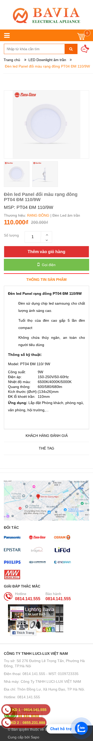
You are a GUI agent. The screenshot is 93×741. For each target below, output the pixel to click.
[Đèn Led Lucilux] (46, 15)
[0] (81, 37)
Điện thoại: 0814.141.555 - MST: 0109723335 (41, 674)
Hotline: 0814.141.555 (22, 697)
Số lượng (11, 235)
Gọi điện (48, 265)
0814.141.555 (27, 599)
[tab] (46, 279)
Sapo (35, 737)
